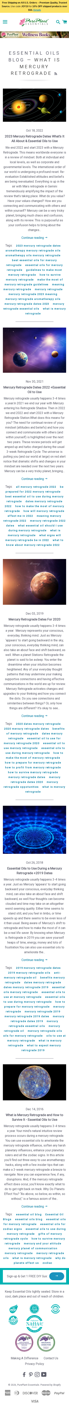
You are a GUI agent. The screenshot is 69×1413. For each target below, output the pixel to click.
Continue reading (33, 238)
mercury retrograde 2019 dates (27, 1016)
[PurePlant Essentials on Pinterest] (31, 1375)
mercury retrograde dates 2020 (36, 779)
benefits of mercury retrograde (35, 731)
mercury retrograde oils (45, 1030)
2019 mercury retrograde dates (38, 967)
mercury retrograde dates (26, 777)
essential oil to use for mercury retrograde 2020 (32, 741)
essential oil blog (29, 1214)
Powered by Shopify (50, 1385)
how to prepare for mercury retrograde (33, 762)
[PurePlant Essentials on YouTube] (44, 1375)
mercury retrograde (49, 289)
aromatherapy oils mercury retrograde (33, 255)
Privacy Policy (34, 1364)
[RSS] (56, 74)
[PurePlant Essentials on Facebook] (24, 1375)
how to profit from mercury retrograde (33, 767)
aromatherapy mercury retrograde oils (33, 250)
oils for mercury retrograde (23, 1035)
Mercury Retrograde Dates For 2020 (35, 619)
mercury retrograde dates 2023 (27, 303)
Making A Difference (24, 1358)
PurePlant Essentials (28, 1385)
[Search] (58, 22)
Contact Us (51, 1358)
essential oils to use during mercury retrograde (35, 750)
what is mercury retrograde (32, 1258)
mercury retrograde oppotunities (31, 784)
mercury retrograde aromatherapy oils (33, 299)
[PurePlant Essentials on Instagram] (37, 1375)
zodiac (48, 1262)
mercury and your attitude (42, 1243)
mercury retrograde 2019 (42, 1011)
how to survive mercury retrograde (33, 772)
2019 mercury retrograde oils (29, 972)
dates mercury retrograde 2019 (26, 987)
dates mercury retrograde (42, 982)
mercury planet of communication (33, 1248)
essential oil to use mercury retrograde (34, 746)
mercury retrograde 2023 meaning (33, 294)
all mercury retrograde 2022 (36, 486)
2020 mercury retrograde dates (26, 728)
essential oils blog (29, 1219)
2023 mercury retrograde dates (38, 245)
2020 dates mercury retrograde (38, 723)
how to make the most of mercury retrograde (34, 755)
